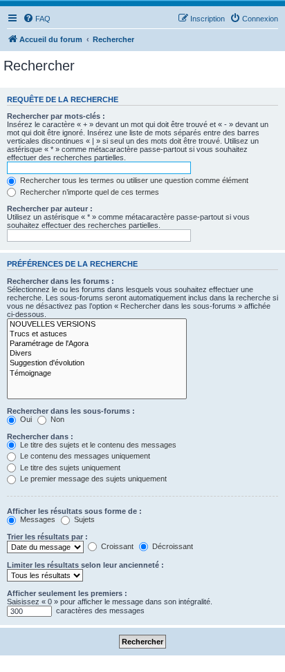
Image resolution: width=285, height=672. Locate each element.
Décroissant (171, 546)
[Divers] (96, 353)
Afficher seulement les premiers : (67, 593)
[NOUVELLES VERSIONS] (96, 324)
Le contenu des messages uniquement (84, 456)
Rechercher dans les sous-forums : (71, 411)
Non (56, 419)
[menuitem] (36, 18)
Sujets (83, 519)
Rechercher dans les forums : (60, 281)
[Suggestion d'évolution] (96, 363)
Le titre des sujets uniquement (69, 467)
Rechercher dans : (40, 436)
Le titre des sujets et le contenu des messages (97, 445)
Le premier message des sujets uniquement (92, 478)
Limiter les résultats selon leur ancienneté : (85, 565)
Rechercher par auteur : (50, 208)
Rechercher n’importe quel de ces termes (88, 192)
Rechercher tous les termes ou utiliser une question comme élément (133, 180)
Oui (25, 419)
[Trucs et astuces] (96, 334)
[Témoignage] (96, 373)
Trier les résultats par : (47, 536)
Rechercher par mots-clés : (56, 116)
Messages (36, 519)
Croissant (116, 546)
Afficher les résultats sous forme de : (74, 511)
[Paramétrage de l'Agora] (96, 344)
